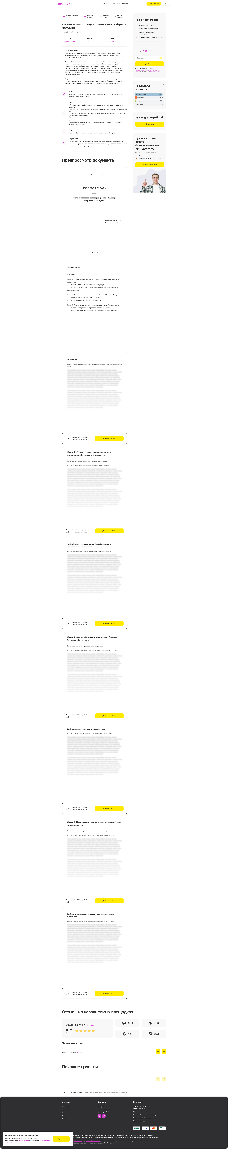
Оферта (135, 1112)
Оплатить (151, 64)
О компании (65, 1107)
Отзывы (79, 1052)
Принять (61, 1139)
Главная (64, 1093)
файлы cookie (77, 1141)
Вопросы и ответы (67, 1116)
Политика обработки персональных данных (146, 1115)
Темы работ (105, 4)
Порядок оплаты (67, 1113)
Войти (166, 3)
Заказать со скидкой (149, 165)
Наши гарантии (66, 1110)
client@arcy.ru (102, 1107)
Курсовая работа (76, 1093)
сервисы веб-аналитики (92, 1141)
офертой (138, 70)
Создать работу (154, 3)
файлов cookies (23, 1140)
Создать (151, 124)
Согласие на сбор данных (141, 1121)
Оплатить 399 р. (110, 438)
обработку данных (155, 71)
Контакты (125, 4)
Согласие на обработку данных (142, 1118)
